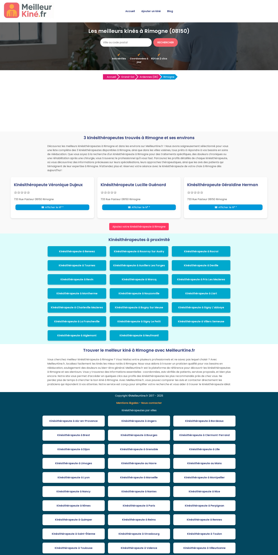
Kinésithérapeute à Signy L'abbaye (201, 307)
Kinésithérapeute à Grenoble (139, 449)
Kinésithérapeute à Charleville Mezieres (77, 307)
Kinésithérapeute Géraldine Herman (222, 184)
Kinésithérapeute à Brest (73, 435)
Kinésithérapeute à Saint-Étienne (73, 534)
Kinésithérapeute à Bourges (139, 435)
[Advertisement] (139, 104)
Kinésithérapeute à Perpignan (204, 506)
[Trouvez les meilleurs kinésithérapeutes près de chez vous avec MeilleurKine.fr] (29, 17)
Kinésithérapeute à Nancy (73, 491)
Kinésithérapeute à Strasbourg (139, 534)
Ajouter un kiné (151, 11)
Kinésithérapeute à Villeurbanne (204, 548)
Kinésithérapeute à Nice (204, 491)
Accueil (130, 11)
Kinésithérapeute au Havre (139, 463)
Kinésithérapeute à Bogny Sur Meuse (139, 307)
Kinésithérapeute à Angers (139, 421)
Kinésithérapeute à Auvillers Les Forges (139, 265)
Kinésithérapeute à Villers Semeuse (201, 321)
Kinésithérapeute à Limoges (73, 463)
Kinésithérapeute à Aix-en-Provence (73, 421)
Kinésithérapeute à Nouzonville (139, 293)
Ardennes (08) (149, 77)
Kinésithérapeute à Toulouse (74, 548)
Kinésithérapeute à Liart (201, 293)
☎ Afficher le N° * (52, 207)
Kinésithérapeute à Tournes (77, 265)
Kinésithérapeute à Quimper (73, 520)
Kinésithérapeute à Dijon (73, 449)
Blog (170, 11)
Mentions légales (127, 403)
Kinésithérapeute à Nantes (139, 491)
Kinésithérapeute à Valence (139, 548)
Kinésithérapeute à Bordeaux (204, 421)
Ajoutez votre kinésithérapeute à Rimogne (139, 226)
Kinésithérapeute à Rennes (204, 520)
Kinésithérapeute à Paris (139, 506)
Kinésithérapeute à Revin (76, 279)
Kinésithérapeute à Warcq (139, 279)
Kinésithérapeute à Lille (204, 449)
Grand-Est (127, 77)
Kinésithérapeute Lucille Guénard (133, 184)
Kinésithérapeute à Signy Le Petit (139, 321)
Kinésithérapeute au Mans (204, 463)
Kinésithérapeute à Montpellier (204, 477)
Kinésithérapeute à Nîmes (74, 506)
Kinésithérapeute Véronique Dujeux (48, 184)
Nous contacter (151, 403)
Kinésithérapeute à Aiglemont (77, 335)
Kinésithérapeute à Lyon (74, 477)
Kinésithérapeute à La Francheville (77, 321)
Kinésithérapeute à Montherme (76, 293)
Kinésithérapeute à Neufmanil (139, 335)
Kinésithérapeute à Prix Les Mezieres (201, 279)
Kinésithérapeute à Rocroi (201, 251)
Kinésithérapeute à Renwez (77, 251)
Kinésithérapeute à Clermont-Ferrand (204, 435)
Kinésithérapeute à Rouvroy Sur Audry (139, 251)
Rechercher (165, 42)
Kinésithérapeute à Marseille (139, 477)
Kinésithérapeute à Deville (201, 265)
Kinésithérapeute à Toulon (204, 534)
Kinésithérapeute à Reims (139, 520)
